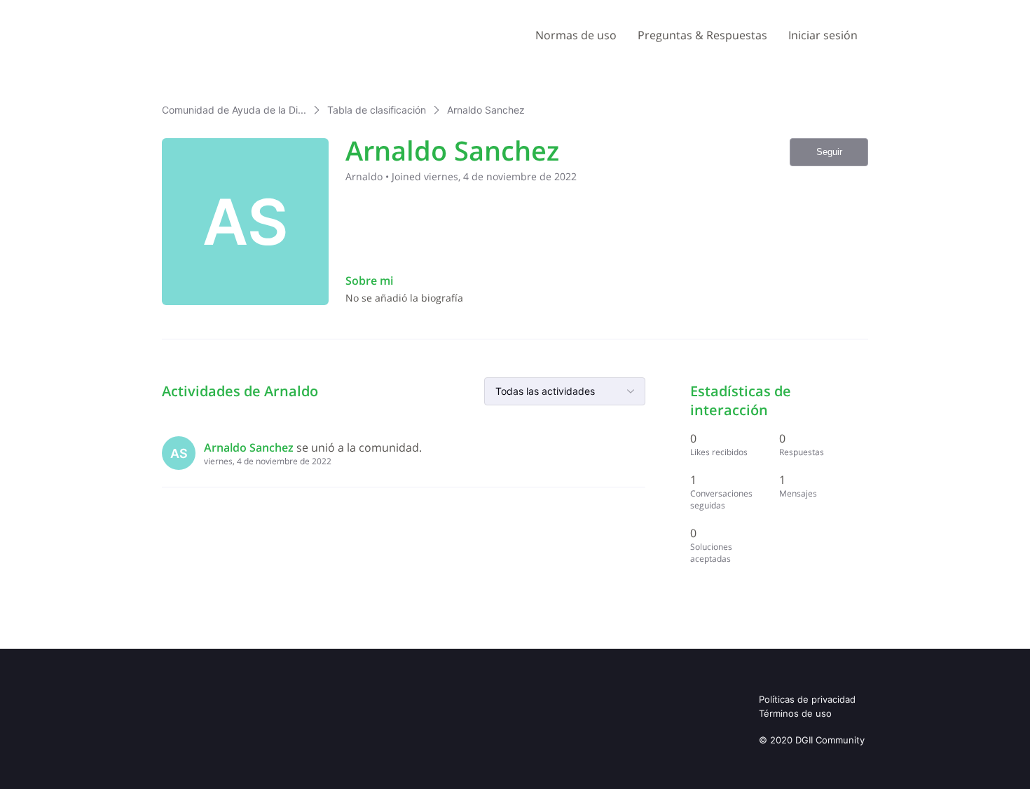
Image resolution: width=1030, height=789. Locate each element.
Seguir (829, 152)
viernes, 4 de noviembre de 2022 (267, 461)
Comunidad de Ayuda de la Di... (234, 110)
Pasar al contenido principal (76, 10)
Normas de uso (576, 35)
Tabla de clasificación (376, 110)
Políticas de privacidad (807, 699)
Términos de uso (795, 713)
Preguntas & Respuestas (702, 35)
